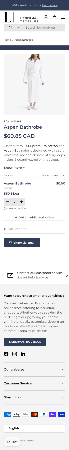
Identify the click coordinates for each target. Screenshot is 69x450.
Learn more (50, 5)
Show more (13, 167)
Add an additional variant (34, 217)
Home (7, 40)
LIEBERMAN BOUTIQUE (25, 341)
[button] (54, 17)
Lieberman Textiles (23, 440)
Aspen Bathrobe (24, 40)
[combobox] (34, 27)
